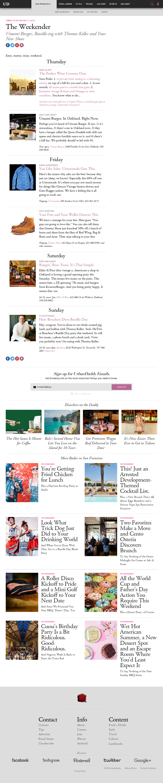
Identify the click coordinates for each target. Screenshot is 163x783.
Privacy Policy (79, 771)
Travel (89, 4)
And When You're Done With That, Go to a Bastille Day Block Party (59, 549)
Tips (41, 730)
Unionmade (53, 201)
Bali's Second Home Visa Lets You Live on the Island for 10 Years (62, 443)
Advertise (44, 734)
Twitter (112, 760)
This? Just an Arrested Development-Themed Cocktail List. (136, 480)
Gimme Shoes (54, 243)
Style (79, 4)
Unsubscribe (46, 743)
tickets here (50, 351)
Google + (142, 760)
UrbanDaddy (6, 4)
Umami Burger (57, 146)
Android (82, 743)
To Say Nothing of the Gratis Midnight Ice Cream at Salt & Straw (137, 560)
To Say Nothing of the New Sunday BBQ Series (136, 673)
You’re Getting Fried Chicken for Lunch (57, 474)
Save (17, 45)
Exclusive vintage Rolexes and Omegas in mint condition (67, 93)
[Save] (22, 45)
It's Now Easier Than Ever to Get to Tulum (139, 441)
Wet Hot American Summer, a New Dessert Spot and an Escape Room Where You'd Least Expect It (138, 646)
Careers (81, 730)
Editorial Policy (130, 768)
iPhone (81, 739)
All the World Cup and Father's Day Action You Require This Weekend (135, 592)
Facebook (20, 760)
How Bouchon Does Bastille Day (63, 319)
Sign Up (121, 386)
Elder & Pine (62, 297)
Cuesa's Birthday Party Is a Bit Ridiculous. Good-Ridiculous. (59, 638)
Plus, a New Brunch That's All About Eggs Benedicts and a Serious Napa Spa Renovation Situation (137, 502)
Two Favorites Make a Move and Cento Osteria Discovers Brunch (135, 536)
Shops (104, 12)
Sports (113, 4)
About (81, 725)
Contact (44, 725)
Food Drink (65, 4)
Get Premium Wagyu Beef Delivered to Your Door (101, 443)
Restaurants (62, 12)
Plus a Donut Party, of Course (137, 612)
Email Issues (46, 739)
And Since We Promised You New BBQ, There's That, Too (58, 608)
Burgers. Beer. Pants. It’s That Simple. (66, 264)
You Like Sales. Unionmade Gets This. (67, 168)
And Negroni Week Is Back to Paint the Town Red (58, 656)
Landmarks (116, 744)
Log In (158, 4)
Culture (101, 4)
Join (79, 734)
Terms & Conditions (148, 768)
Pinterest (81, 760)
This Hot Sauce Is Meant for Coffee (23, 441)
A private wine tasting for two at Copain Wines (60, 101)
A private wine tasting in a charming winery (69, 81)
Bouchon (60, 347)
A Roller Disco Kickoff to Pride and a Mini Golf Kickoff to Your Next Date (59, 590)
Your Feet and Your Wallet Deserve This (68, 214)
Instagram (51, 760)
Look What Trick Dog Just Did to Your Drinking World (59, 531)
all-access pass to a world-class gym (69, 87)
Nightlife (78, 12)
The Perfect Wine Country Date (62, 73)
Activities (92, 12)
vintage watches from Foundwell (64, 105)
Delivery (125, 4)
